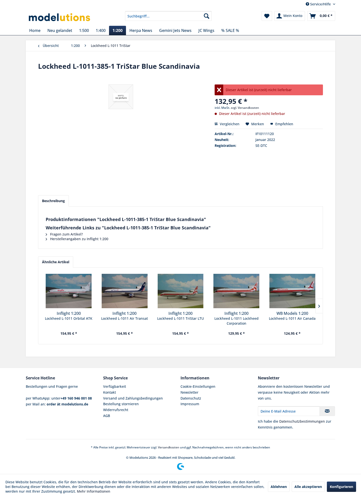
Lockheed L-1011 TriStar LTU (180, 318)
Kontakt (109, 392)
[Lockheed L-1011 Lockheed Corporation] (236, 291)
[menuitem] (168, 16)
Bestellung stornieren (121, 404)
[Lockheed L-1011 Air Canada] (292, 291)
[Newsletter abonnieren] (327, 411)
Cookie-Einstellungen (197, 386)
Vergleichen (229, 124)
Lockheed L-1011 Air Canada (292, 318)
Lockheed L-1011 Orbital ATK (68, 318)
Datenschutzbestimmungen (302, 421)
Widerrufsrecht (115, 409)
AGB (106, 415)
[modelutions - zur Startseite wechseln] (59, 17)
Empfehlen (283, 124)
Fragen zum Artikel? (66, 234)
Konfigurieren (341, 486)
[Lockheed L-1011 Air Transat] (124, 291)
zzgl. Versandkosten (245, 108)
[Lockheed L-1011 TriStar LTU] (180, 291)
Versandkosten (168, 447)
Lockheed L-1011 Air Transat (124, 318)
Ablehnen (279, 486)
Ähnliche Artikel (55, 262)
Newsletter (189, 392)
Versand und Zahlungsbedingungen (133, 398)
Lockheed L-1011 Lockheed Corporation (236, 321)
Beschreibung (53, 200)
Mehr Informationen (93, 491)
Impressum (189, 404)
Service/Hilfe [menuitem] (320, 4)
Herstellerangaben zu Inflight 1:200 (78, 238)
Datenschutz (190, 398)
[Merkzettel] (267, 16)
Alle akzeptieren (308, 486)
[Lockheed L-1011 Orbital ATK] (68, 291)
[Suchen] (206, 16)
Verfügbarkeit (114, 386)
